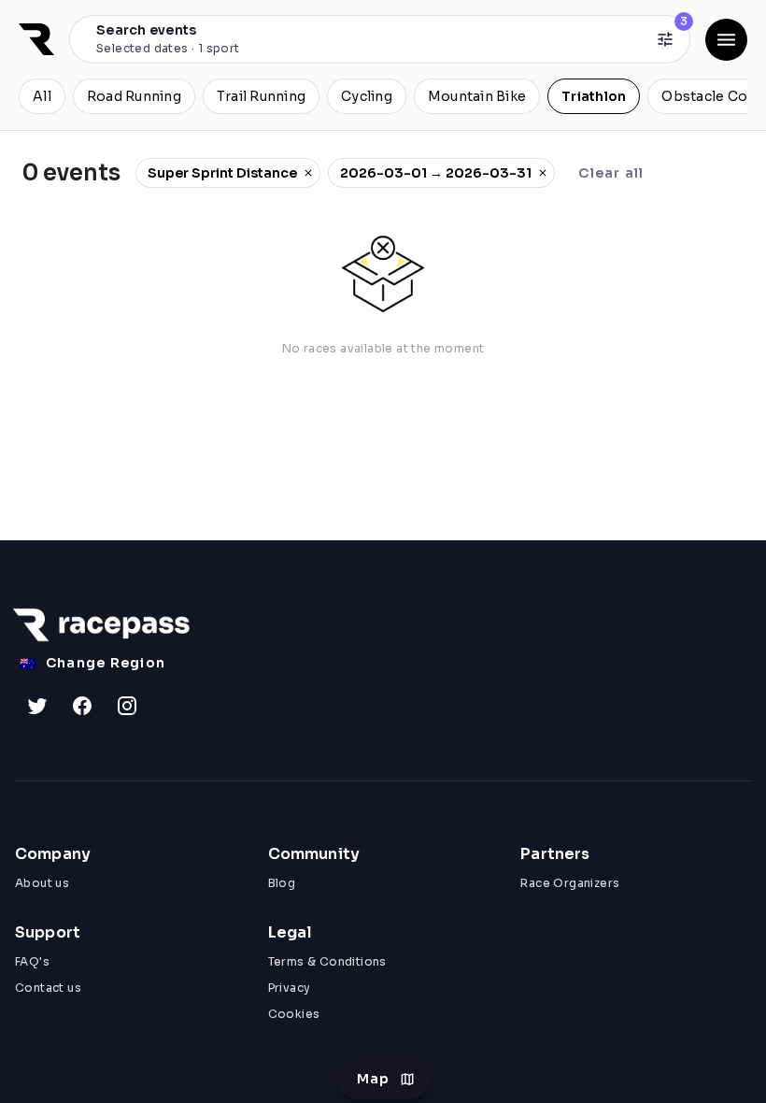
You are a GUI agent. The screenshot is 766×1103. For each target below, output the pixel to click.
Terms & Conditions (327, 961)
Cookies (294, 1014)
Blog (282, 883)
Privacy (289, 988)
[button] (379, 39)
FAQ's (32, 961)
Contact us (48, 988)
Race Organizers (569, 883)
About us (42, 883)
